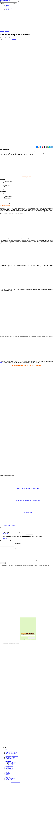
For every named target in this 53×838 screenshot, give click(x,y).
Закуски (7, 772)
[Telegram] (52, 147)
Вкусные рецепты (7, 525)
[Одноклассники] (38, 147)
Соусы (7, 774)
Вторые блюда (9, 761)
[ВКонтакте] (37, 147)
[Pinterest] (42, 147)
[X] (44, 147)
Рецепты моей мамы (5, 0)
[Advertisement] (26, 20)
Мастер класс (9, 6)
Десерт (7, 775)
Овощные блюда (9, 768)
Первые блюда (9, 759)
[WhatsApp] (48, 147)
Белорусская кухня (10, 754)
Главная (7, 5)
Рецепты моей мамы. (27, 633)
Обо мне (8, 9)
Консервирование (10, 758)
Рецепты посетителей (11, 753)
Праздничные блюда (10, 757)
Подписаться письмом (25, 536)
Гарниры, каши (9, 766)
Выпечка (7, 31)
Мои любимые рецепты (11, 752)
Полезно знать (9, 8)
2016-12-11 (5, 533)
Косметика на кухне (10, 778)
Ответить (5, 538)
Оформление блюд (10, 751)
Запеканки (8, 773)
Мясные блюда (11, 763)
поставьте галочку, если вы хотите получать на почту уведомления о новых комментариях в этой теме (26, 565)
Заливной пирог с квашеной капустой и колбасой (28, 500)
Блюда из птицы (12, 762)
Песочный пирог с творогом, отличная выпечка (28, 488)
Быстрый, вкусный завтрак (12, 756)
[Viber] (46, 147)
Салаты (7, 767)
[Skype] (50, 147)
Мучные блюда (9, 769)
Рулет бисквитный (28, 512)
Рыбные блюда (11, 764)
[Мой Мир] (40, 147)
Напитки (8, 777)
